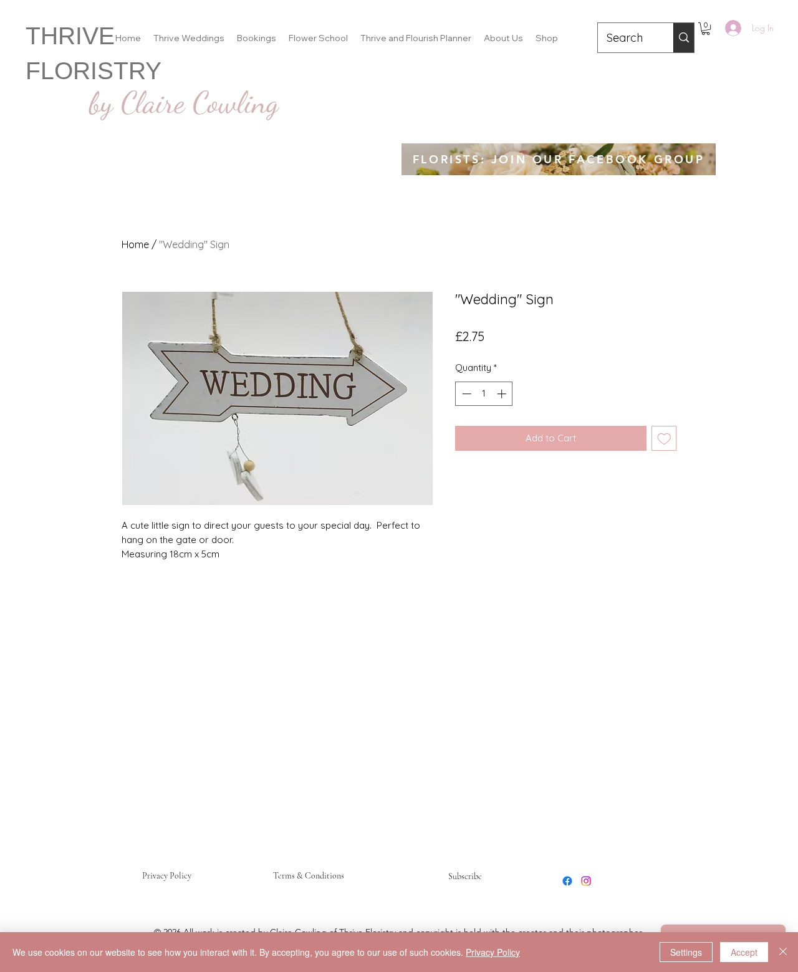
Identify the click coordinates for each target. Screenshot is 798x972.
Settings (686, 952)
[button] (705, 28)
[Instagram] (586, 881)
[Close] (783, 952)
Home (135, 244)
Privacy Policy (166, 875)
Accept (744, 952)
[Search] (683, 37)
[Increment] (502, 393)
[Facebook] (567, 881)
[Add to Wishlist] (664, 438)
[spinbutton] (484, 393)
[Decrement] (465, 393)
